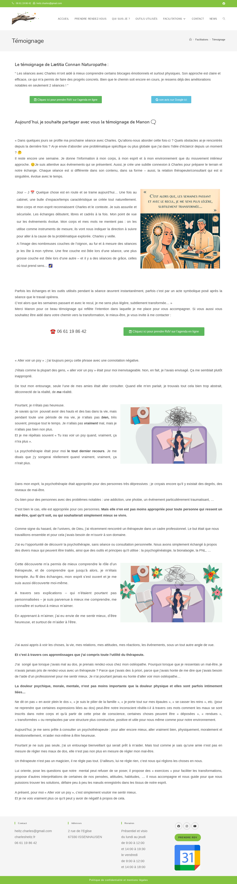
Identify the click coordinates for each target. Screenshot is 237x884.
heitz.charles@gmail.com (49, 3)
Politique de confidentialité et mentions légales (118, 880)
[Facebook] (178, 826)
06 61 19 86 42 (23, 3)
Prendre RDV (187, 837)
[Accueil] (190, 39)
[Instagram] (186, 826)
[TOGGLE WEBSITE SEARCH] (224, 18)
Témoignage (218, 39)
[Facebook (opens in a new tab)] (223, 3)
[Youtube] (194, 826)
